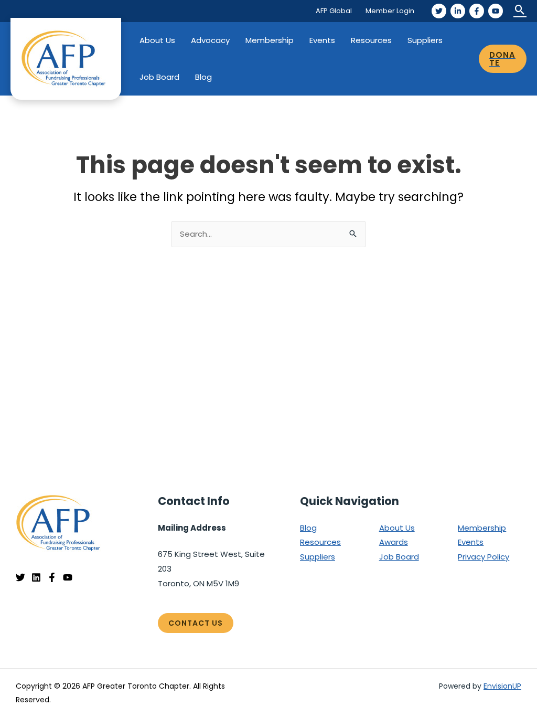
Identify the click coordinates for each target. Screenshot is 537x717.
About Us (157, 40)
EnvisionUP (502, 686)
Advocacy (210, 40)
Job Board (159, 76)
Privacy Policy (483, 556)
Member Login (390, 11)
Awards (393, 541)
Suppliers (425, 40)
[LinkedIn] (457, 11)
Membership (269, 40)
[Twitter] (439, 11)
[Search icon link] (520, 11)
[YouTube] (495, 11)
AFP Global (334, 11)
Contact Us (195, 623)
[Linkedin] (36, 577)
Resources (371, 40)
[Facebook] (476, 11)
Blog (203, 76)
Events (322, 40)
